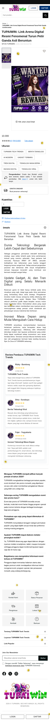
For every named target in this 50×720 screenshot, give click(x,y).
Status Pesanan (37, 598)
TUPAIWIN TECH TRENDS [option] (13, 152)
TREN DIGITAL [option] (9, 163)
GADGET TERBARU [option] (25, 157)
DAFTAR (7, 212)
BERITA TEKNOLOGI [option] (36, 152)
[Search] (45, 15)
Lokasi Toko (36, 610)
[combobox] (25, 15)
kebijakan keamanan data (14, 665)
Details (6, 228)
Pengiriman (13, 610)
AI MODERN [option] (8, 157)
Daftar (44, 8)
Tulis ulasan (28, 141)
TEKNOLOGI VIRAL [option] (29, 169)
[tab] (25, 228)
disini (24, 179)
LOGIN (6, 208)
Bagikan (7, 222)
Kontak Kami (13, 597)
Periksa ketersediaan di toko (15, 218)
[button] (12, 82)
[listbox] (25, 160)
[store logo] (17, 8)
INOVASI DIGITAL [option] (10, 169)
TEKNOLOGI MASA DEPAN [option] (30, 163)
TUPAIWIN (41, 299)
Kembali (13, 623)
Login (33, 8)
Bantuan (37, 623)
